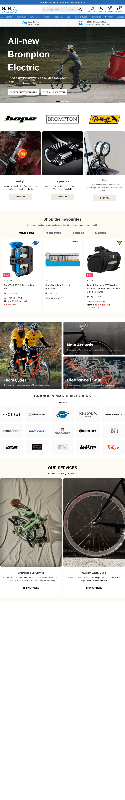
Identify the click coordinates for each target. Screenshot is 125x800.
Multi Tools (26, 233)
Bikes (69, 17)
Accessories (58, 17)
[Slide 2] (67, 101)
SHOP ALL (20, 198)
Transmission (20, 17)
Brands (9, 17)
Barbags (78, 233)
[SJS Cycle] (21, 10)
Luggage (120, 17)
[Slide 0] (58, 101)
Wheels (47, 17)
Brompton (108, 17)
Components (35, 17)
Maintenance (95, 17)
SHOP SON (19, 92)
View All (62, 402)
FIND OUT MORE (31, 588)
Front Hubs (53, 233)
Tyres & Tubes (81, 17)
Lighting (101, 233)
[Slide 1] (62, 101)
